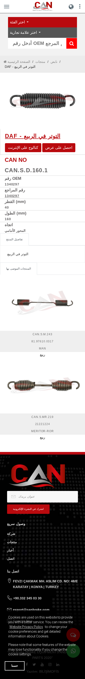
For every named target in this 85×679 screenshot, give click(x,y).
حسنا (14, 665)
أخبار (10, 550)
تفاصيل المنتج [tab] (14, 239)
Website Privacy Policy (26, 627)
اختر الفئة (18, 22)
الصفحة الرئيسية (18, 62)
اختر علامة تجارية (24, 32)
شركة (11, 534)
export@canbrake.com (31, 609)
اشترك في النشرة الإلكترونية (28, 509)
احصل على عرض (58, 148)
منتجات (40, 62)
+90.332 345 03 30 (27, 598)
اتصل (10, 558)
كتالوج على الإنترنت (23, 148)
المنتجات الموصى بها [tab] (18, 268)
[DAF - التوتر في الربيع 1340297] (42, 101)
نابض (54, 62)
